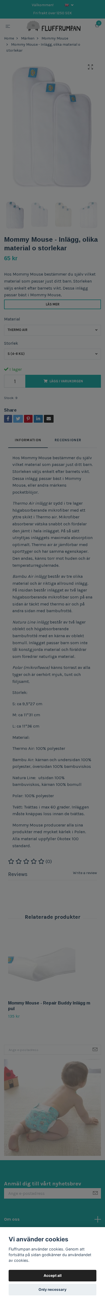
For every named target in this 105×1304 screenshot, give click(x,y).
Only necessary (52, 1289)
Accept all (53, 1275)
